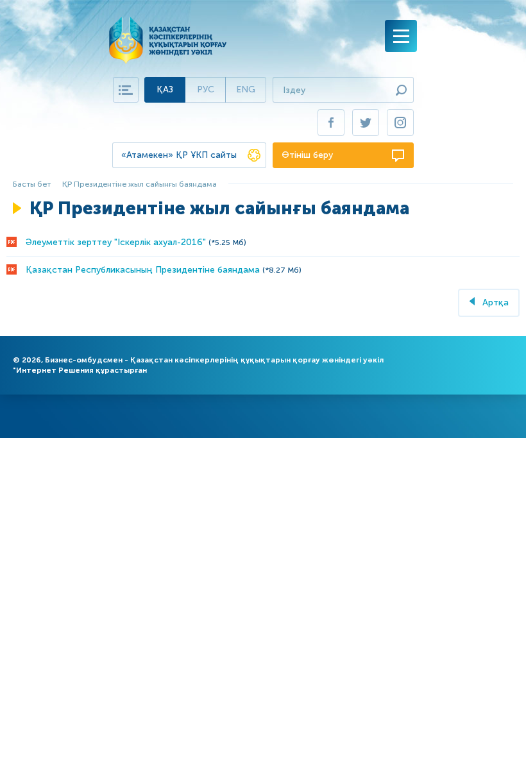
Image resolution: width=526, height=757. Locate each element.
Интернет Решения (55, 370)
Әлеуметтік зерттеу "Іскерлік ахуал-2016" (116, 242)
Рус (205, 89)
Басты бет (32, 184)
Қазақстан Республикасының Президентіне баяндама (143, 269)
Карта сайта (126, 90)
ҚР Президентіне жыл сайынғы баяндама (139, 184)
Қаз (165, 89)
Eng (245, 89)
